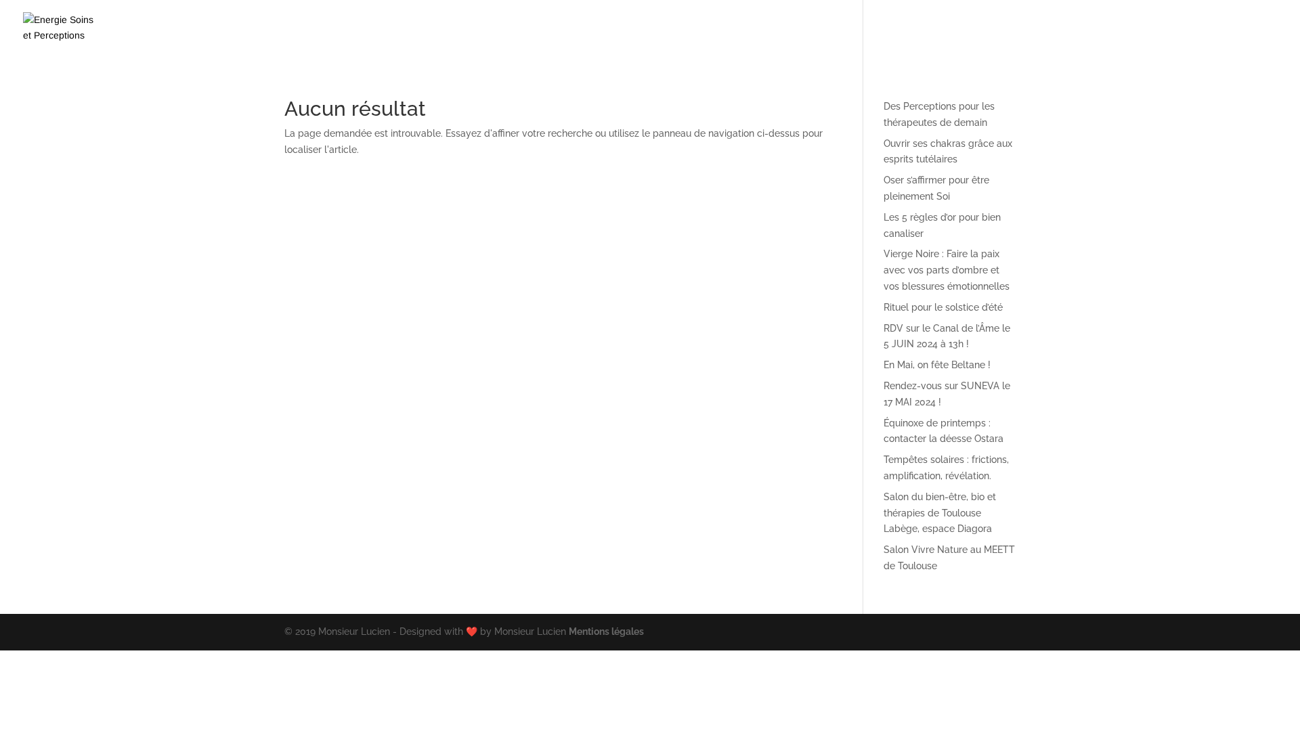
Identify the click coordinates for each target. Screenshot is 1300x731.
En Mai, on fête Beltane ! (937, 364)
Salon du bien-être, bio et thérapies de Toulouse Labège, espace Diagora (940, 513)
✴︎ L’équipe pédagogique (1009, 30)
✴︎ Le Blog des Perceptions (1148, 30)
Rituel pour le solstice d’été (943, 307)
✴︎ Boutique (906, 30)
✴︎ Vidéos (839, 30)
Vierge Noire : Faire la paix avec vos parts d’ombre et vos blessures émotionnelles (947, 270)
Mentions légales (606, 631)
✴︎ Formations (753, 30)
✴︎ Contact (1254, 30)
